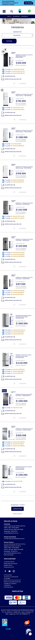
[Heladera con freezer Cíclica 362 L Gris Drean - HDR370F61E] (17, 234)
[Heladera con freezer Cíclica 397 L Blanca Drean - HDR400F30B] (17, 125)
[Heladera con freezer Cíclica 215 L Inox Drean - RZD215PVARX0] (17, 423)
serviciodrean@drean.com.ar (12, 553)
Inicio (9, 16)
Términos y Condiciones (11, 577)
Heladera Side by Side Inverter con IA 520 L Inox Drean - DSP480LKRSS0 (23, 317)
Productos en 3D (9, 567)
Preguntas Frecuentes (10, 563)
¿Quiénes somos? (9, 562)
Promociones (8, 575)
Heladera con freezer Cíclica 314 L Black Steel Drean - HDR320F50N (24, 56)
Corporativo (7, 585)
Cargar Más (17, 509)
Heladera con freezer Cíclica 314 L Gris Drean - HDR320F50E (24, 278)
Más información (9, 555)
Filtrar (9, 41)
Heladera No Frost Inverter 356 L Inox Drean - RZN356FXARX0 (24, 395)
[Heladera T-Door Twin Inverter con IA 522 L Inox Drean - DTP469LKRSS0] (17, 349)
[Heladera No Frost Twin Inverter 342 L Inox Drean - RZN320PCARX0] (17, 461)
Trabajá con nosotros (10, 583)
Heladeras (16, 16)
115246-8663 (15, 527)
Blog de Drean (8, 565)
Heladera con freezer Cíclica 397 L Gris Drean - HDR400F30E (24, 203)
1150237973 (14, 531)
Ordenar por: (17, 32)
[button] (28, 2)
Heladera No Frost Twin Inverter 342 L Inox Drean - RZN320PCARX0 (24, 468)
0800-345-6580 (18, 529)
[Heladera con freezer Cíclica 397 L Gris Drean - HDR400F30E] (17, 198)
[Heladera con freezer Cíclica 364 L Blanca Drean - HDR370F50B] (17, 161)
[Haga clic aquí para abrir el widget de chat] (30, 634)
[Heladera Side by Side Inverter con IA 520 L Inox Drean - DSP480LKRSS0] (17, 310)
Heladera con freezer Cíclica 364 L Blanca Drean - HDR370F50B (24, 167)
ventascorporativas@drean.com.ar (14, 538)
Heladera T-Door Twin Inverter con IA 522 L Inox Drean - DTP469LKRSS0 (23, 356)
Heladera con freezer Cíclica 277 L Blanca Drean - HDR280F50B (24, 94)
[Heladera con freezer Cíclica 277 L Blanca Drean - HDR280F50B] (17, 89)
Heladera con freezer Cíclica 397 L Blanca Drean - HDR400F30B (24, 131)
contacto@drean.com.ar (11, 533)
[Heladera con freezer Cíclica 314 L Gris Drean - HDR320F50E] (17, 272)
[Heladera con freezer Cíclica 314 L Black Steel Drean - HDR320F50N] (17, 49)
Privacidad (7, 578)
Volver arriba (17, 514)
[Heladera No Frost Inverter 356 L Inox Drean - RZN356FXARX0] (17, 389)
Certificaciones (8, 587)
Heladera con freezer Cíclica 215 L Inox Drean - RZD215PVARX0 (24, 429)
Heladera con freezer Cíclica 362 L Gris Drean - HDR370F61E (24, 239)
